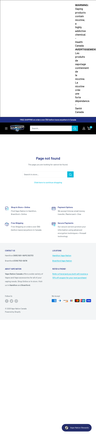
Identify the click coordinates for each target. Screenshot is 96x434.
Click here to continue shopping (48, 182)
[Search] (75, 128)
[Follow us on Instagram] (16, 301)
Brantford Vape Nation (62, 260)
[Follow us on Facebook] (6, 301)
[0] (88, 128)
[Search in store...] (70, 174)
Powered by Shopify (12, 312)
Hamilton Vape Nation (61, 255)
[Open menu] (6, 128)
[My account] (84, 128)
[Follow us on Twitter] (11, 301)
